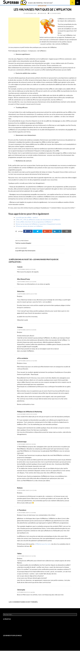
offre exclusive (22, 358)
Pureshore (42, 13)
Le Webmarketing (9, 640)
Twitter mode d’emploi (23, 242)
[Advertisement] (24, 31)
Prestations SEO (8, 625)
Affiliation (42, 6)
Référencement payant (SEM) (12, 646)
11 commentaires (55, 13)
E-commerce (7, 647)
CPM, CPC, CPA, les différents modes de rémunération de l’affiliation (38, 219)
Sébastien (20, 291)
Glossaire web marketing (11, 627)
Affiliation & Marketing (34, 412)
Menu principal (77, 2)
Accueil (5, 624)
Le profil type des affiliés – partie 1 (27, 217)
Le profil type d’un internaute (25, 249)
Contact (6, 631)
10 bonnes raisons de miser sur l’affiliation (29, 226)
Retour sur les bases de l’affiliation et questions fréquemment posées (38, 224)
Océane (20, 327)
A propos (6, 629)
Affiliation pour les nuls (42, 544)
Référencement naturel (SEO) (12, 644)
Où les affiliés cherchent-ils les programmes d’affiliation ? (34, 222)
